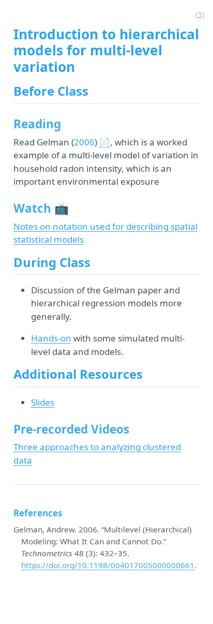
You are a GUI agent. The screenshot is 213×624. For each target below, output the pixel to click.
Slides (42, 402)
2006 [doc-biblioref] (84, 142)
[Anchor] (96, 90)
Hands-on (51, 338)
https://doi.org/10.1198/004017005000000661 (107, 565)
